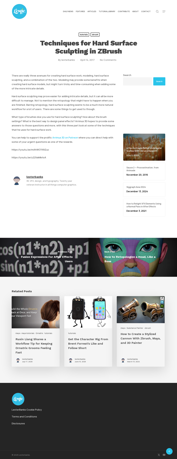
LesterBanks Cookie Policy (27, 409)
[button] (163, 11)
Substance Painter (135, 328)
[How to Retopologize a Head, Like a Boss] (132, 257)
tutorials (84, 35)
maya (18, 333)
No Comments (108, 59)
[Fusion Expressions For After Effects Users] (44, 257)
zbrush (95, 35)
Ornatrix (39, 333)
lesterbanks (68, 59)
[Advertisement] (144, 89)
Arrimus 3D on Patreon (65, 137)
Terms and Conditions (24, 416)
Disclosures (18, 423)
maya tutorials (28, 333)
